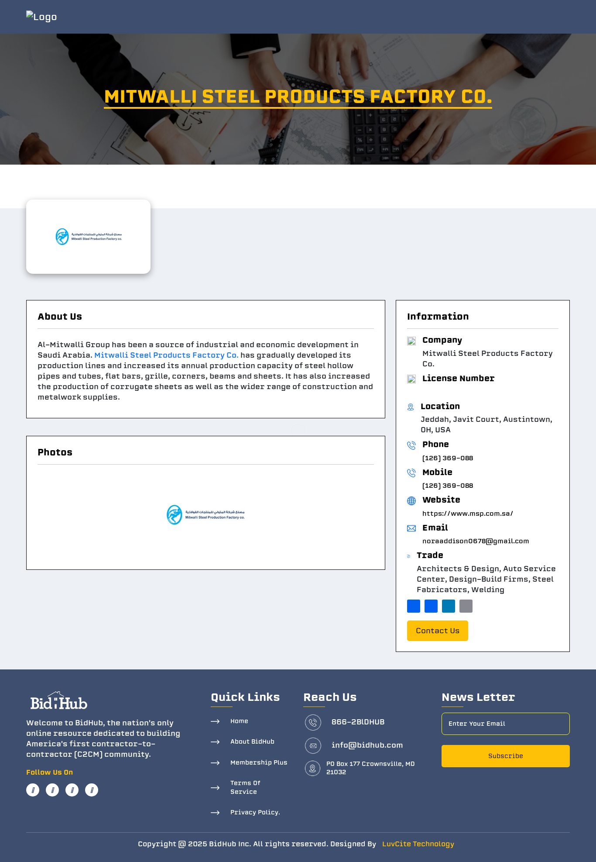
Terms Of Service (245, 787)
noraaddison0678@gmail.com (475, 541)
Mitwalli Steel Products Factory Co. (166, 355)
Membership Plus (259, 763)
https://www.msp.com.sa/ (468, 513)
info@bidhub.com (367, 745)
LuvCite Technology (418, 844)
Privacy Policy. (255, 812)
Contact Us (437, 631)
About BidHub (252, 742)
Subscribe (505, 756)
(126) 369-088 (447, 458)
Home (239, 721)
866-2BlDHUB (358, 722)
